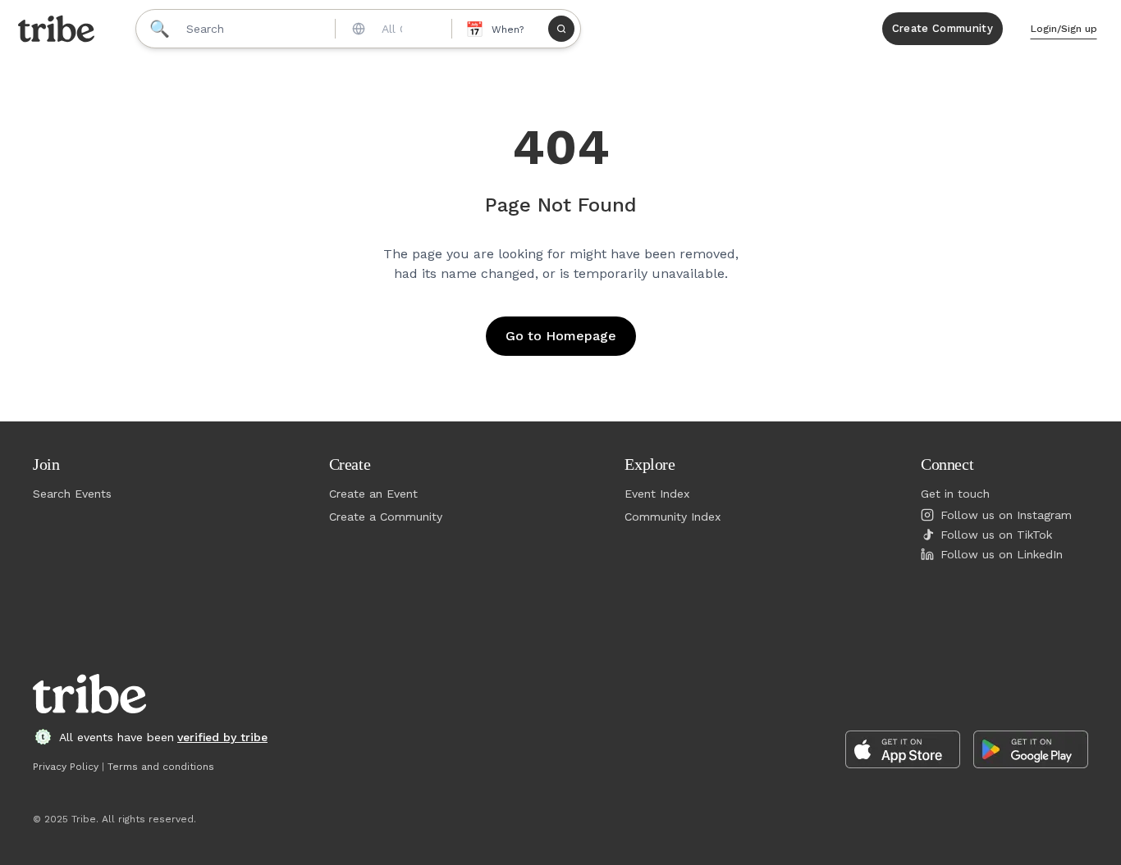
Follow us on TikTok (996, 534)
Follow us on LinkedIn (1001, 554)
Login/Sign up (1064, 28)
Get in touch (955, 493)
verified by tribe (222, 737)
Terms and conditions (161, 766)
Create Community (942, 28)
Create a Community (385, 516)
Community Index (673, 516)
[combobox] (392, 28)
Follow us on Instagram (1006, 514)
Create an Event (373, 493)
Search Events (72, 493)
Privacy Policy (65, 766)
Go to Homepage (561, 336)
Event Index (657, 493)
